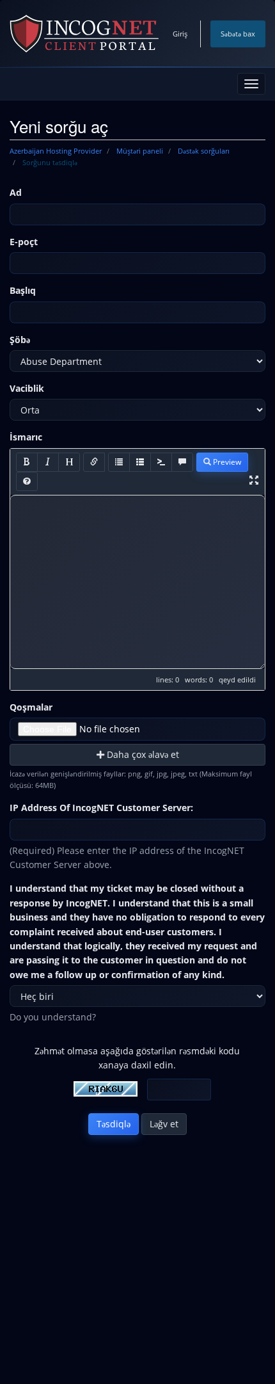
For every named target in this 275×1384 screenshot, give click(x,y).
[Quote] (182, 462)
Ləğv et (164, 1124)
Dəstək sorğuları (204, 151)
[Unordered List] (119, 462)
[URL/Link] (94, 462)
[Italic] (48, 462)
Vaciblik (27, 388)
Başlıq (23, 290)
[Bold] (27, 462)
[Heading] (69, 462)
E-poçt (24, 242)
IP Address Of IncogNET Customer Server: (101, 807)
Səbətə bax (238, 33)
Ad (16, 192)
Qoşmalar (31, 707)
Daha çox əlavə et (141, 754)
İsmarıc (26, 437)
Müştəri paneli (139, 151)
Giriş (180, 33)
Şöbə (20, 340)
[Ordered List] (140, 462)
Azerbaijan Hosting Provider (56, 151)
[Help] (27, 481)
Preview (226, 461)
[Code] (161, 462)
